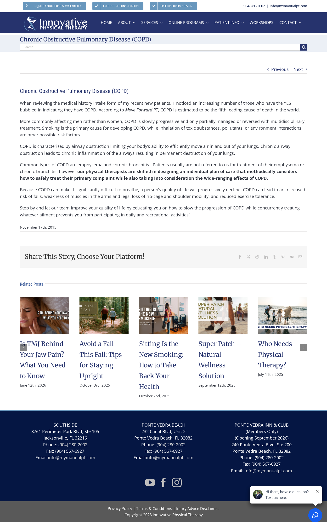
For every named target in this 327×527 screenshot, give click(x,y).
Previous (280, 69)
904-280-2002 (254, 6)
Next (298, 69)
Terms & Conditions (154, 508)
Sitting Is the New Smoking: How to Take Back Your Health (161, 365)
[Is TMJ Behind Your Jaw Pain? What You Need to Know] (44, 299)
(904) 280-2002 (72, 444)
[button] (23, 347)
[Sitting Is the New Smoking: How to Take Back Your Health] (163, 299)
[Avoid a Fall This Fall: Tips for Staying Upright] (104, 299)
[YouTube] (150, 482)
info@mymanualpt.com (288, 6)
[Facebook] (163, 482)
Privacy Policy (120, 508)
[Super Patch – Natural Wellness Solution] (223, 299)
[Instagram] (177, 482)
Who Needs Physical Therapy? (275, 354)
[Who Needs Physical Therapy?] (282, 299)
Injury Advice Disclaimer (197, 508)
